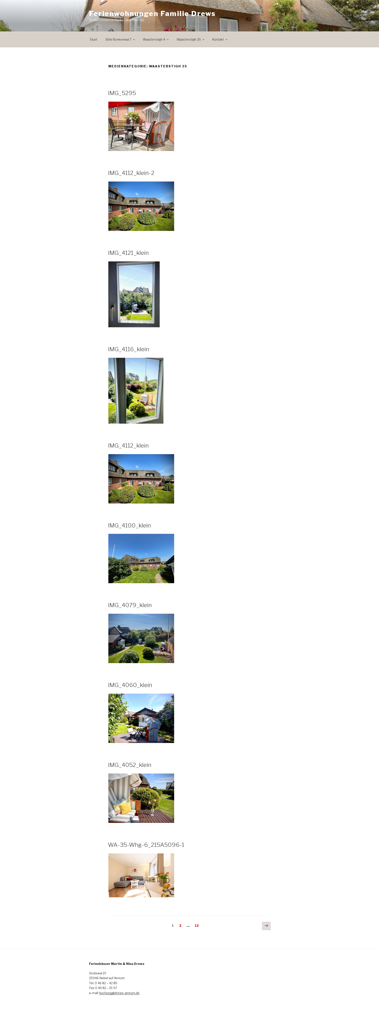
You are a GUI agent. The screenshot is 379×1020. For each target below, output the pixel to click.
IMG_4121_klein (128, 252)
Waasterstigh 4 (154, 39)
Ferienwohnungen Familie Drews (152, 13)
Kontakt (218, 39)
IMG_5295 (122, 93)
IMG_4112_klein (128, 445)
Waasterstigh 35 (189, 39)
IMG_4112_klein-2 (131, 172)
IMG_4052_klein (129, 764)
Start (93, 39)
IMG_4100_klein (129, 525)
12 (198, 925)
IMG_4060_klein (130, 685)
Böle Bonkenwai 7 (118, 39)
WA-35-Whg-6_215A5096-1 (146, 844)
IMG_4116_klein (128, 349)
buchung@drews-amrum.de (119, 993)
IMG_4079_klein (130, 605)
